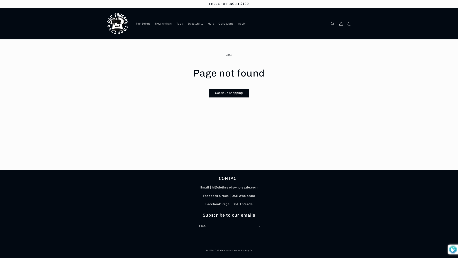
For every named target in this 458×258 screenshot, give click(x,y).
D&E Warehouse (223, 250)
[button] (333, 24)
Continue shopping (229, 93)
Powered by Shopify (242, 250)
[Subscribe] (258, 226)
